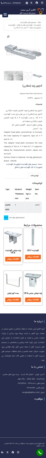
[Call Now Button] (39, 452)
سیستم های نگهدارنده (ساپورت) (25, 164)
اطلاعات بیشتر (33, 257)
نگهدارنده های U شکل (24, 25)
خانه (39, 22)
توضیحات (34, 175)
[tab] (34, 175)
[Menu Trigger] (5, 14)
